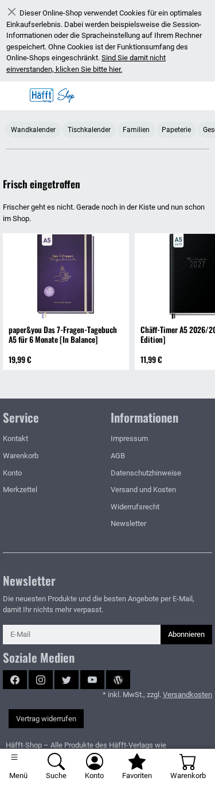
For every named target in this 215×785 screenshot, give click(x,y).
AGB (118, 455)
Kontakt (15, 438)
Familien (136, 130)
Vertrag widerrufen (46, 718)
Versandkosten (187, 694)
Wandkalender (33, 130)
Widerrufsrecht (135, 506)
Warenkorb (20, 455)
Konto (12, 473)
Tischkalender (89, 130)
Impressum (129, 438)
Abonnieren (186, 634)
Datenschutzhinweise (146, 473)
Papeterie (176, 130)
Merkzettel (20, 489)
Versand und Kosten (143, 489)
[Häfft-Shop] (55, 96)
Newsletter (128, 523)
